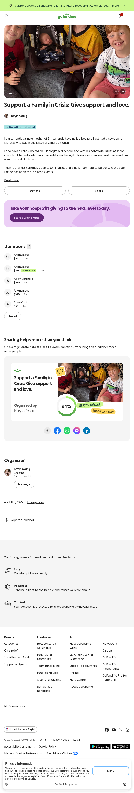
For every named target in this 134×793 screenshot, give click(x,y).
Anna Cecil (20, 302)
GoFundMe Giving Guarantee (78, 606)
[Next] (123, 91)
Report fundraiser (22, 520)
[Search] (6, 15)
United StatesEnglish (22, 729)
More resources (14, 706)
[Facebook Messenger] (76, 430)
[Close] (124, 5)
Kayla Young (22, 469)
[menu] (127, 15)
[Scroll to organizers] (6, 116)
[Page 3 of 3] (16, 93)
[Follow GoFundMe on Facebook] (106, 729)
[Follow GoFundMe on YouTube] (113, 729)
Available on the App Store (121, 746)
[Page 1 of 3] (10, 93)
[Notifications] (119, 15)
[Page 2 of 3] (13, 93)
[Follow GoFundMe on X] (120, 729)
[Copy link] (47, 430)
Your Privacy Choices (59, 753)
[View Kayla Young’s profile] (7, 472)
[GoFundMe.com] (67, 16)
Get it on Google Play (100, 746)
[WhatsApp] (67, 430)
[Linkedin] (86, 430)
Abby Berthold (23, 278)
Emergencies (35, 502)
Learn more (111, 5)
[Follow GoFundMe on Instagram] (127, 729)
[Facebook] (57, 430)
